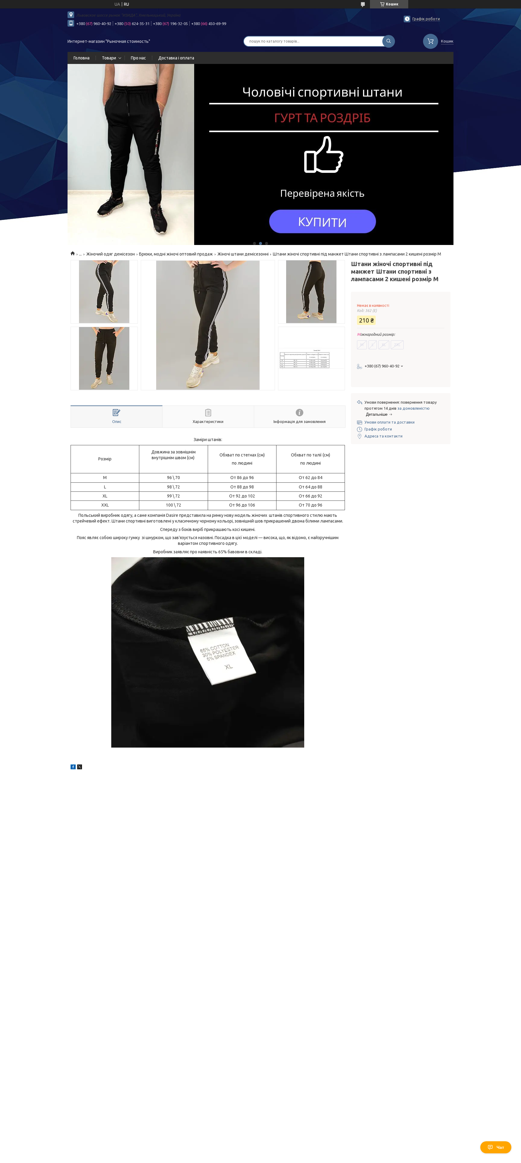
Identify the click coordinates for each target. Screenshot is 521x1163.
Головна (82, 58)
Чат (500, 1147)
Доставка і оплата (176, 58)
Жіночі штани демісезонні (243, 254)
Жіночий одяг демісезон (110, 254)
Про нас (138, 58)
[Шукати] (388, 41)
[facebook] (73, 767)
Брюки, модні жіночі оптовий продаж (176, 254)
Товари (109, 58)
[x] (79, 767)
